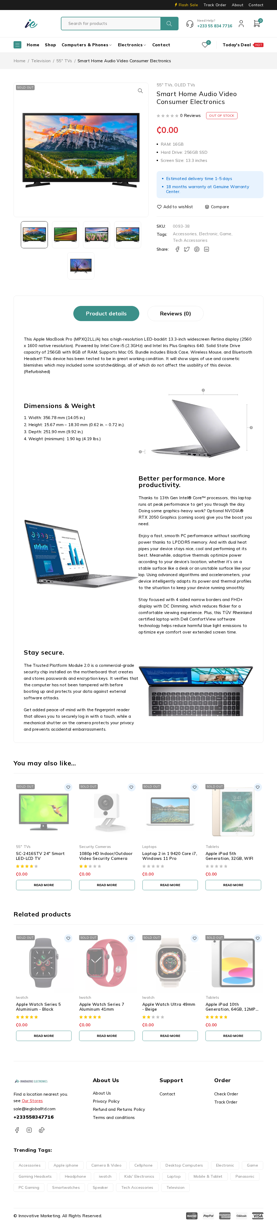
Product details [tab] (106, 313)
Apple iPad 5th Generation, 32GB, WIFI (229, 856)
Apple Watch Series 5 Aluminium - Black (38, 1007)
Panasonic (245, 1176)
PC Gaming (29, 1187)
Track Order (214, 5)
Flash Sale (188, 5)
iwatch (105, 1176)
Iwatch (22, 997)
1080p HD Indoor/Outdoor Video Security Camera (106, 856)
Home (20, 60)
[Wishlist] (175, 207)
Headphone (75, 1176)
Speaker (100, 1187)
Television (41, 60)
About (237, 5)
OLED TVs (184, 85)
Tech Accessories (190, 240)
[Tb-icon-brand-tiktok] (41, 1130)
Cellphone (143, 1165)
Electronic (208, 233)
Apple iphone (66, 1165)
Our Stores (32, 1100)
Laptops (149, 846)
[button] (140, 90)
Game (226, 233)
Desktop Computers (184, 1165)
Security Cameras (95, 846)
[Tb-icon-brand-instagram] (29, 1130)
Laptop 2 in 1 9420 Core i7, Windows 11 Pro (169, 856)
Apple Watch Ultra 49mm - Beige (168, 1007)
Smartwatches (66, 1187)
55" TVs (64, 60)
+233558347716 (34, 1117)
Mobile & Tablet (208, 1176)
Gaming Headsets (35, 1176)
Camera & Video (106, 1165)
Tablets (212, 846)
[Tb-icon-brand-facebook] (17, 1130)
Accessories (185, 233)
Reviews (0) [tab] (175, 313)
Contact (256, 5)
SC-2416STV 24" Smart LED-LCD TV (40, 856)
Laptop (174, 1176)
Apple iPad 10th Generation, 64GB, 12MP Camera (231, 1009)
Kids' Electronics (139, 1176)
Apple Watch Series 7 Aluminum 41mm (101, 1007)
